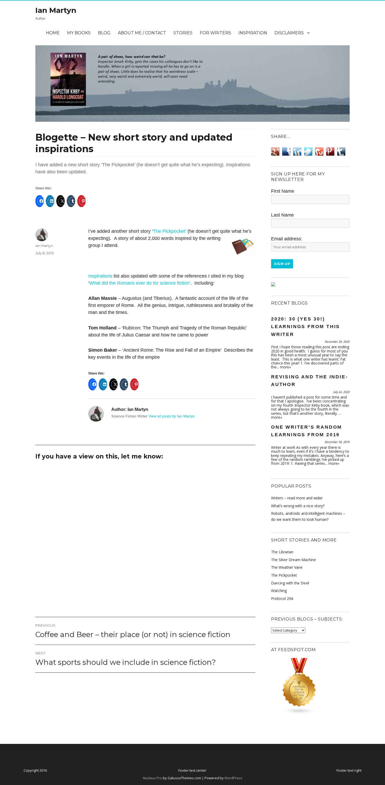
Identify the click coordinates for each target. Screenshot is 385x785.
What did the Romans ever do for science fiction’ (139, 283)
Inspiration (252, 32)
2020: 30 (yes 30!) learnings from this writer (305, 326)
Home (53, 32)
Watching (279, 590)
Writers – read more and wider (297, 497)
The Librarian (282, 551)
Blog (104, 32)
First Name (282, 191)
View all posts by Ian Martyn (171, 416)
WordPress (233, 778)
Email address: (286, 238)
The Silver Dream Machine (293, 559)
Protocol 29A (282, 598)
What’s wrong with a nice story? (297, 505)
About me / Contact (142, 32)
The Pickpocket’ (169, 231)
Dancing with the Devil (290, 583)
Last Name (282, 215)
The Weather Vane (286, 567)
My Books (79, 32)
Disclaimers (289, 32)
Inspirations (100, 276)
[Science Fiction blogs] (310, 686)
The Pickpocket (284, 575)
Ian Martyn (55, 10)
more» (285, 366)
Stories (182, 32)
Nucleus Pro (152, 778)
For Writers (215, 32)
